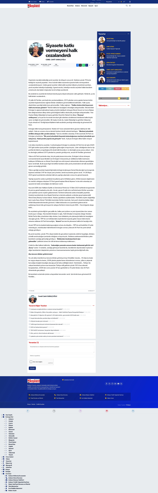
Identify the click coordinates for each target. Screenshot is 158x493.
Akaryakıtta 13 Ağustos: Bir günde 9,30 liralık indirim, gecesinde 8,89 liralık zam (54, 315)
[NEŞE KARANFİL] (102, 79)
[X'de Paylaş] (80, 65)
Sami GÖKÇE (110, 46)
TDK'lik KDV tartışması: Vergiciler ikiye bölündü (44, 330)
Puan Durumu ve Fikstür (37, 483)
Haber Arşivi (110, 483)
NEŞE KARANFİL (111, 77)
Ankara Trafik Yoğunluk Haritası (115, 479)
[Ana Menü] (130, 6)
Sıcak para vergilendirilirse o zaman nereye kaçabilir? (46, 309)
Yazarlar (51, 1)
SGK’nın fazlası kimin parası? (39, 327)
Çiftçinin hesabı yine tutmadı (39, 321)
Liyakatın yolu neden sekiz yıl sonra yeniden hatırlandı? (47, 336)
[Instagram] (112, 468)
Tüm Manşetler (60, 483)
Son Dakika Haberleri (87, 483)
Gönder (32, 368)
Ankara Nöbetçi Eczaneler (38, 479)
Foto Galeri (34, 1)
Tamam (129, 490)
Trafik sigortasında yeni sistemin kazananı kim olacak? (46, 324)
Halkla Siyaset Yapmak (113, 49)
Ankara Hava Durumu (62, 479)
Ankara (77, 6)
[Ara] (126, 6)
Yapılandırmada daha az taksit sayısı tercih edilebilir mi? (117, 80)
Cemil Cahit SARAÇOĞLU (56, 60)
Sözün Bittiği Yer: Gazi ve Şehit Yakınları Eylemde (115, 56)
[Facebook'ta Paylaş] (77, 65)
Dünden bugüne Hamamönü (115, 65)
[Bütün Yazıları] (93, 305)
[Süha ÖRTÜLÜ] (102, 63)
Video (43, 1)
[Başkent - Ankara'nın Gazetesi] (33, 5)
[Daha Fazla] (86, 65)
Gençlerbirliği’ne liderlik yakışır (115, 41)
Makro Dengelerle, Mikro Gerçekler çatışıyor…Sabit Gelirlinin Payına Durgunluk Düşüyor (57, 312)
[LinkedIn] (115, 468)
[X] (109, 468)
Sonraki (90, 290)
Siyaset (90, 6)
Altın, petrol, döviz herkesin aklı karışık (42, 333)
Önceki (32, 290)
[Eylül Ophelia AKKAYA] (102, 55)
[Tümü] (128, 34)
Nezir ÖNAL (110, 38)
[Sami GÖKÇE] (102, 47)
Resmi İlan (70, 6)
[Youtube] (118, 468)
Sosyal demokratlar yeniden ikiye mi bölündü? (44, 318)
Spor (96, 6)
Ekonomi (84, 6)
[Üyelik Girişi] (129, 2)
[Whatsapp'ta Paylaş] (83, 65)
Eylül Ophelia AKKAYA (113, 53)
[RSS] (121, 468)
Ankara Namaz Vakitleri (88, 479)
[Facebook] (106, 468)
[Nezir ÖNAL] (102, 39)
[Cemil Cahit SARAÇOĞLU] (36, 50)
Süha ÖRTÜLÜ (110, 62)
